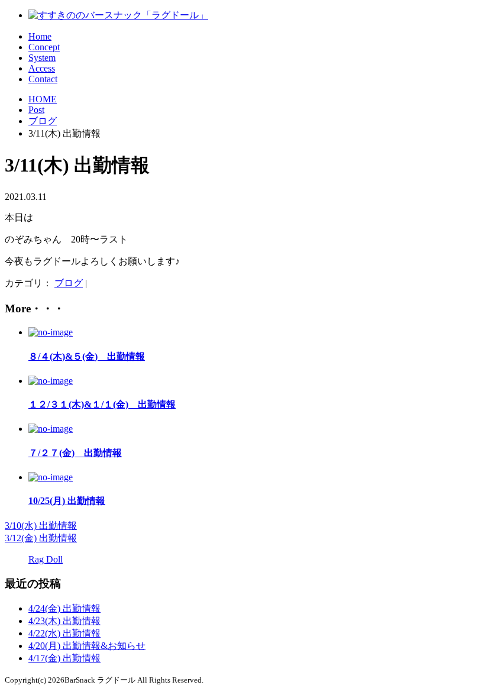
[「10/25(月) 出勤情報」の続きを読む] (50, 477)
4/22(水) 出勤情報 (64, 633)
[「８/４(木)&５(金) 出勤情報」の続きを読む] (50, 332)
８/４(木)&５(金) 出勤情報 (86, 356)
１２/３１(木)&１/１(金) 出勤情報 (102, 404)
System (42, 58)
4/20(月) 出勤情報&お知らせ (87, 646)
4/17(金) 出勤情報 (64, 658)
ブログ (42, 121)
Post (36, 110)
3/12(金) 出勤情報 (41, 538)
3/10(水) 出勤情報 (41, 526)
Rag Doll (45, 559)
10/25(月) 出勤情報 (66, 501)
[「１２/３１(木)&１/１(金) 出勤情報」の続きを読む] (50, 381)
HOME (42, 99)
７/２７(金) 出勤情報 (75, 453)
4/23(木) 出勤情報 (64, 621)
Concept (44, 47)
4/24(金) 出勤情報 (64, 608)
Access (41, 68)
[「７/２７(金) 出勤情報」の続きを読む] (50, 429)
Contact (42, 79)
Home (39, 36)
